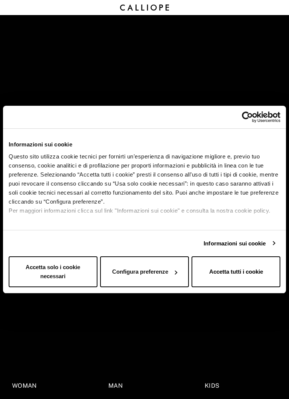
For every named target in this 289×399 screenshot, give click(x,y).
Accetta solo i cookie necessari (53, 271)
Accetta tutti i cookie (236, 271)
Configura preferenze (140, 271)
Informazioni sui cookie (235, 243)
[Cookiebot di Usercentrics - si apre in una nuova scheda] (247, 117)
